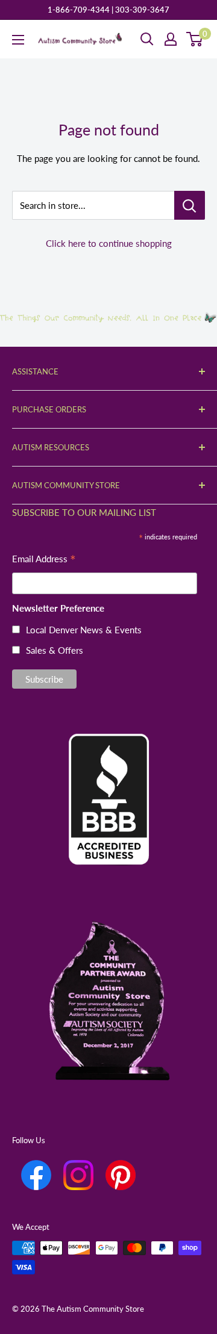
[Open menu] (18, 40)
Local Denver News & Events (84, 629)
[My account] (171, 39)
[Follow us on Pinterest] (120, 1175)
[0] (195, 39)
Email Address (44, 560)
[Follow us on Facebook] (36, 1175)
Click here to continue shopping (109, 243)
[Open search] (147, 39)
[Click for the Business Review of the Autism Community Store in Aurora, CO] (108, 779)
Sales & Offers (54, 650)
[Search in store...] (189, 205)
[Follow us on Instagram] (78, 1175)
